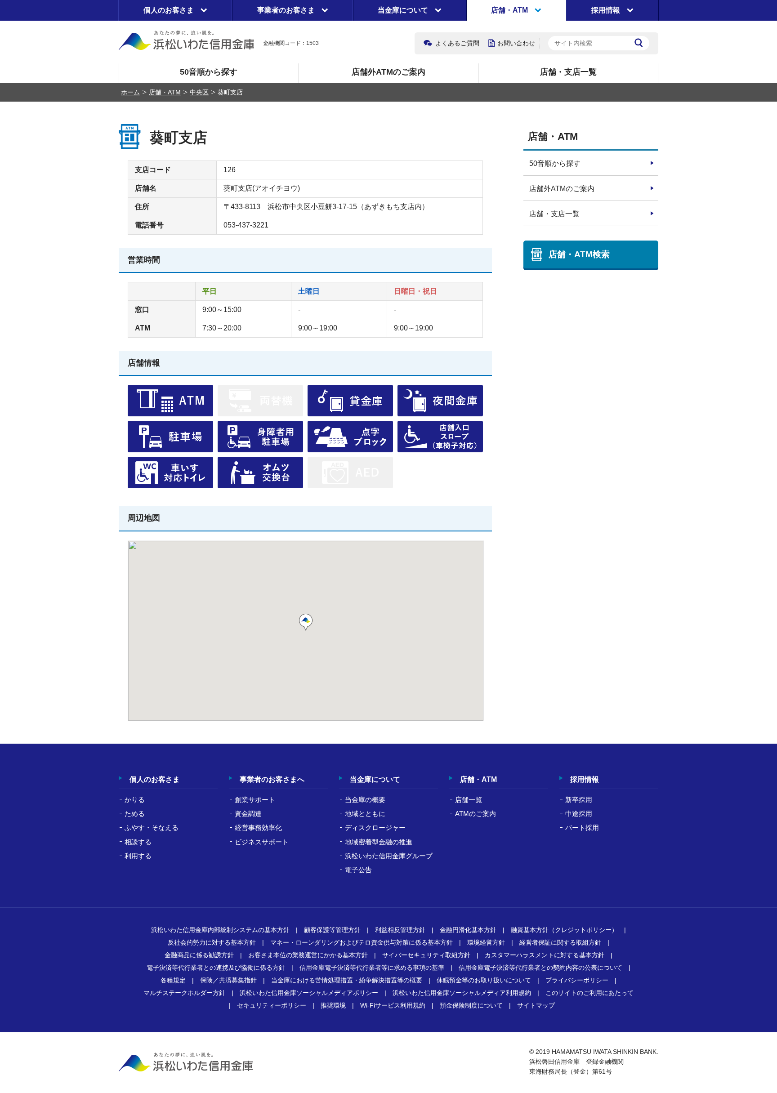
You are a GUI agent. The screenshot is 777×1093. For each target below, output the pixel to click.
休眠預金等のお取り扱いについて (484, 980)
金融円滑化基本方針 (468, 929)
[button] (306, 622)
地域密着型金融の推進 (378, 842)
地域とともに (365, 813)
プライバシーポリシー (576, 980)
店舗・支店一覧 (568, 71)
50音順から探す (208, 71)
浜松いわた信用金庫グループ (389, 856)
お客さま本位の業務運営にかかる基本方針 (308, 955)
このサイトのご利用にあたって (589, 992)
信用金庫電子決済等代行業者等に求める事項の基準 (371, 967)
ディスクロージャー (375, 827)
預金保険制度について (471, 1005)
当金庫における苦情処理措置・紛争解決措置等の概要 (346, 980)
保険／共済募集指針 (228, 980)
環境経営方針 (486, 942)
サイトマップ (536, 1005)
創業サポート (255, 799)
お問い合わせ (516, 43)
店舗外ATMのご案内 (388, 71)
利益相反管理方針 (400, 929)
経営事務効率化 (258, 827)
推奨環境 (333, 1005)
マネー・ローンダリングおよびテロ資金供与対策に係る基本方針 (361, 942)
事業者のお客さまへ (272, 779)
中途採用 (578, 813)
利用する (138, 856)
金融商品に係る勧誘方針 (199, 955)
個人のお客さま (155, 779)
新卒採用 (578, 799)
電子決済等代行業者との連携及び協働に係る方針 (216, 967)
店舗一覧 (468, 799)
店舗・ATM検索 (579, 254)
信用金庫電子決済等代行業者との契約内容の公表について (540, 967)
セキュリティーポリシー (271, 1005)
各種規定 (173, 980)
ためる (135, 813)
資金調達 (248, 813)
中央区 (199, 92)
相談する (138, 842)
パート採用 (582, 827)
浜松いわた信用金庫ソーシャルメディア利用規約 (462, 992)
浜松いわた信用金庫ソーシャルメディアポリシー (309, 992)
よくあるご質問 (457, 43)
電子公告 (358, 870)
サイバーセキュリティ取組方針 (426, 955)
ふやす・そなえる (152, 827)
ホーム (130, 92)
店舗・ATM (165, 92)
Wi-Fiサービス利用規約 (392, 1005)
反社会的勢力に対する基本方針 (212, 942)
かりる (135, 799)
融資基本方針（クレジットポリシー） (564, 929)
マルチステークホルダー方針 (184, 992)
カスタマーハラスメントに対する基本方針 (544, 955)
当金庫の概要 (365, 799)
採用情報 (584, 779)
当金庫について (375, 779)
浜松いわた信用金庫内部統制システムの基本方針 (220, 929)
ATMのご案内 (475, 813)
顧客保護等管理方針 (332, 929)
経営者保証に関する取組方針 (560, 942)
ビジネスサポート (262, 842)
